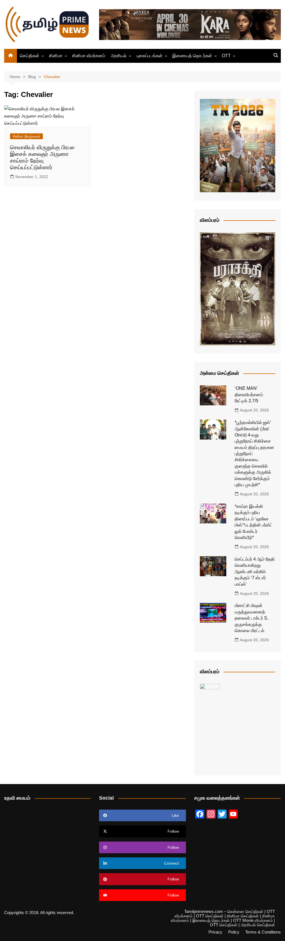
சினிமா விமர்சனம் (88, 55)
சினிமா (55, 55)
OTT (226, 55)
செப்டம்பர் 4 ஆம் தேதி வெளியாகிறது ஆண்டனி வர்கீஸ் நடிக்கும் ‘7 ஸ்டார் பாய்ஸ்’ (255, 571)
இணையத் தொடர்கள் (192, 55)
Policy (233, 932)
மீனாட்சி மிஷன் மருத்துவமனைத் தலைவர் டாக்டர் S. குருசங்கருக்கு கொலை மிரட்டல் (251, 618)
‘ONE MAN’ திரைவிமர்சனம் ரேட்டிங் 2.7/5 (249, 394)
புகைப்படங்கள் (149, 55)
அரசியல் (119, 55)
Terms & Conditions (263, 932)
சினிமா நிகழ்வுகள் (26, 136)
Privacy (215, 932)
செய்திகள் (29, 55)
